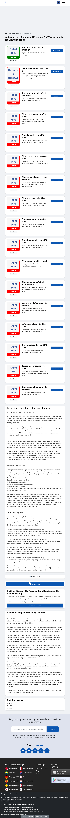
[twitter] (23, 750)
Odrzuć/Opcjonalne (28, 816)
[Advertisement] (35, 20)
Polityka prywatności (41, 771)
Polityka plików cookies (7, 801)
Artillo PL (9, 703)
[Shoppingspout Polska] (12, 3)
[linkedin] (35, 750)
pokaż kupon (57, 50)
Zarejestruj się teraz (35, 606)
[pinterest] (41, 750)
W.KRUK (9, 705)
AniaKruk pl (10, 708)
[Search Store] (58, 2)
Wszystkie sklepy (14, 33)
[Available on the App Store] (60, 772)
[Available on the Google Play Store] (60, 780)
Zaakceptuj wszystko (41, 816)
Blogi (37, 773)
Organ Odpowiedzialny (42, 768)
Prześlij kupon (36, 584)
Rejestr (53, 729)
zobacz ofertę (57, 71)
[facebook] (29, 750)
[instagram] (47, 750)
